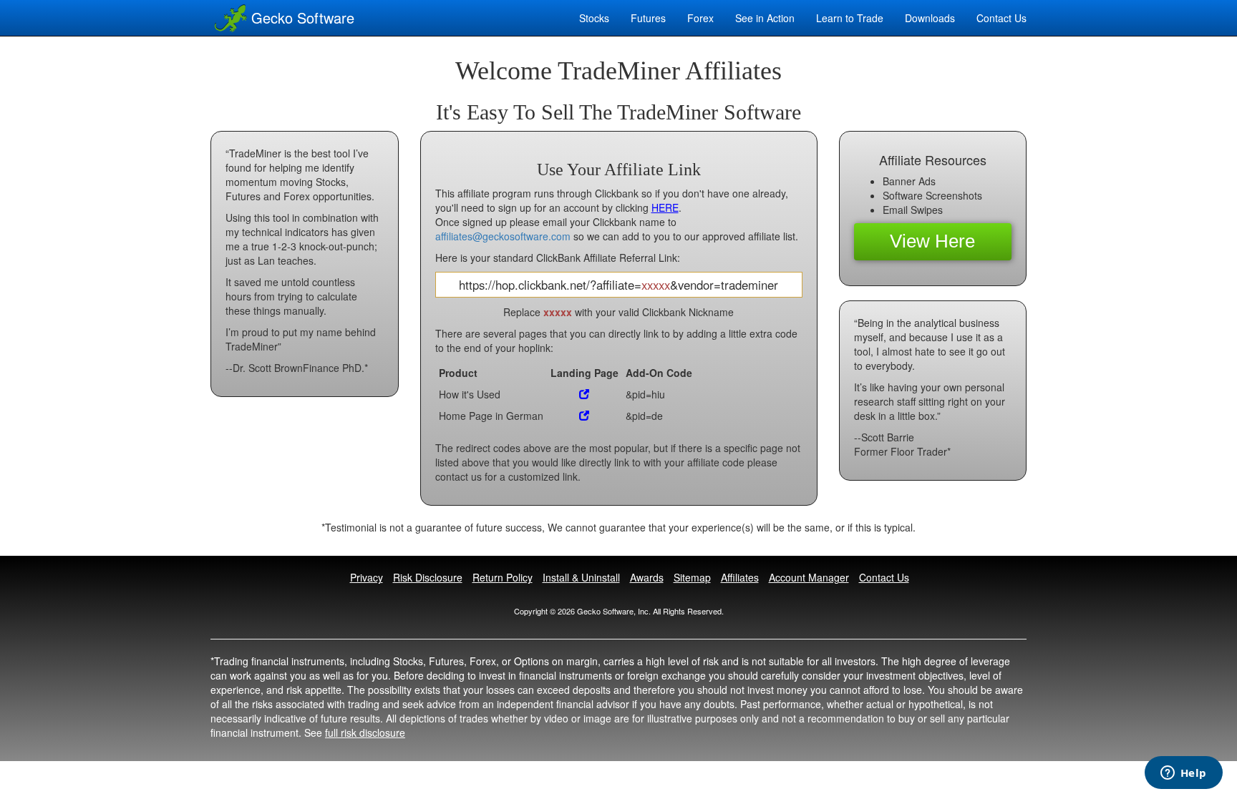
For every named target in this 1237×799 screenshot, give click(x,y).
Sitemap (692, 577)
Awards (647, 577)
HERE (665, 207)
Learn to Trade (849, 18)
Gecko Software (302, 17)
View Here (932, 241)
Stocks (594, 18)
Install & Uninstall (581, 577)
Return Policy (502, 577)
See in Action (765, 18)
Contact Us (884, 577)
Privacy (366, 577)
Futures (648, 18)
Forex (700, 18)
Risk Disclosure (427, 577)
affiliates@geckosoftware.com (503, 236)
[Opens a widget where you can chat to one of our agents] (1183, 774)
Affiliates (740, 577)
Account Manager (809, 577)
